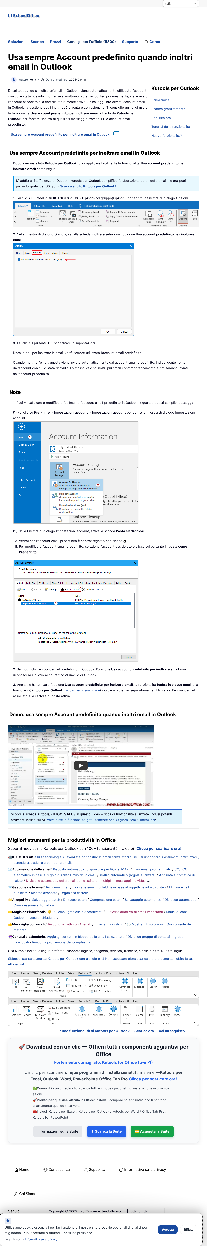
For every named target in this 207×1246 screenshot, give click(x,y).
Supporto (130, 42)
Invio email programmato (152, 869)
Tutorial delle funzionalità (170, 127)
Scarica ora (144, 1017)
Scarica (37, 42)
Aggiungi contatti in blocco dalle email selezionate (85, 936)
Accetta (168, 1229)
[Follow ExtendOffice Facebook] (11, 1208)
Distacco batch (75, 900)
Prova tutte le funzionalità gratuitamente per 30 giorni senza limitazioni (100, 820)
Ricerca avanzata (44, 893)
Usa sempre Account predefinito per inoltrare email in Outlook (60, 134)
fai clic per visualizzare (82, 690)
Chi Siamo (27, 1180)
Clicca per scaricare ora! (158, 848)
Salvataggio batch (46, 900)
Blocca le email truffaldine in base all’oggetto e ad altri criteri (119, 887)
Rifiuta (189, 1229)
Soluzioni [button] (16, 42)
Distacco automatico (180, 900)
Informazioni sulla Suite (57, 1118)
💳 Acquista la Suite (152, 1118)
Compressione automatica (34, 905)
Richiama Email (57, 887)
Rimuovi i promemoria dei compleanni (61, 942)
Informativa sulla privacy (145, 1156)
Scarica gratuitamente (168, 109)
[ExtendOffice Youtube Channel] (30, 1208)
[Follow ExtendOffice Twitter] (21, 1208)
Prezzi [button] (55, 42)
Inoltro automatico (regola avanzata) (127, 875)
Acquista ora (161, 118)
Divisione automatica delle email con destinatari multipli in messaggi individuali (86, 881)
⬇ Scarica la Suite (106, 1118)
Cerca (154, 42)
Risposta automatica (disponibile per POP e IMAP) (91, 869)
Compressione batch (105, 900)
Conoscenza (59, 1156)
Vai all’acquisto (172, 1017)
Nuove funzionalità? (166, 136)
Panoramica (160, 100)
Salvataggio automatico (143, 900)
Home (24, 1156)
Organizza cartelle (74, 893)
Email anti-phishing (109, 924)
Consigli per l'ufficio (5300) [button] (91, 42)
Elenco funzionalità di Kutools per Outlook (93, 1017)
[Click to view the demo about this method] (114, 134)
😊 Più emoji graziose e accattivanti (75, 912)
